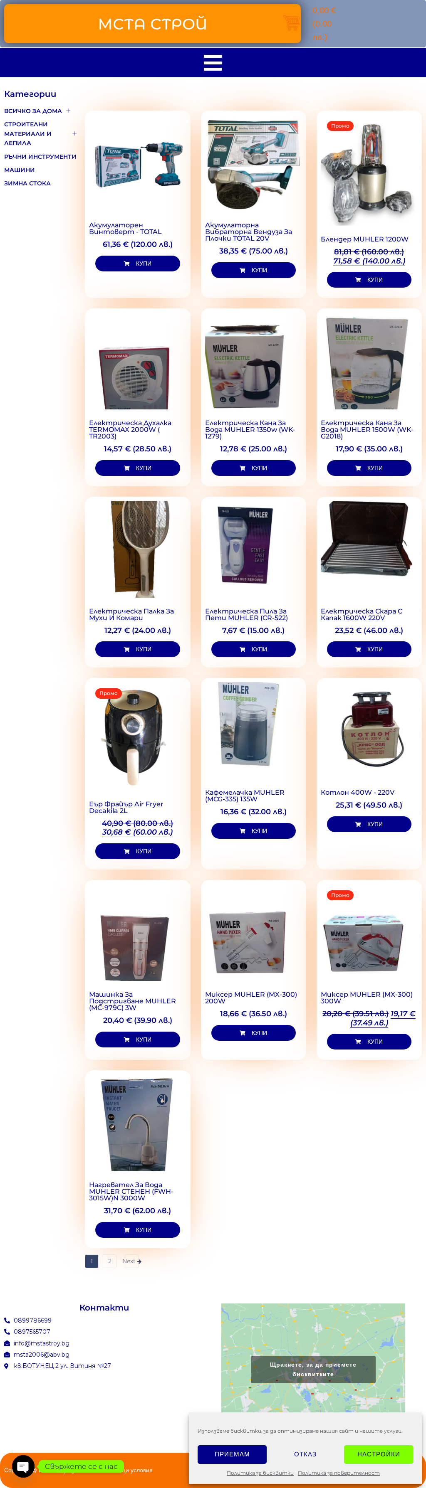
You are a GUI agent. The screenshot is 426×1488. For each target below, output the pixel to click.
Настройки (378, 1454)
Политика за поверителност (339, 1473)
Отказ (305, 1454)
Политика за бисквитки (260, 1473)
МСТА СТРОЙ (152, 24)
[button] (137, 263)
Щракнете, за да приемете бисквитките (313, 1369)
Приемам (232, 1454)
